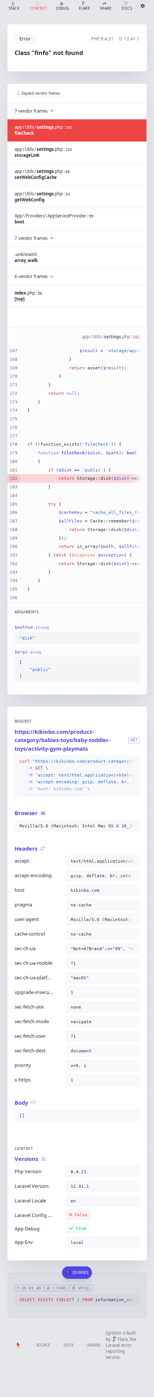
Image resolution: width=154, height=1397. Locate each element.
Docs (68, 1345)
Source (43, 1345)
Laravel (93, 1345)
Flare (122, 1339)
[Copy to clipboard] (132, 638)
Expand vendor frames (41, 93)
